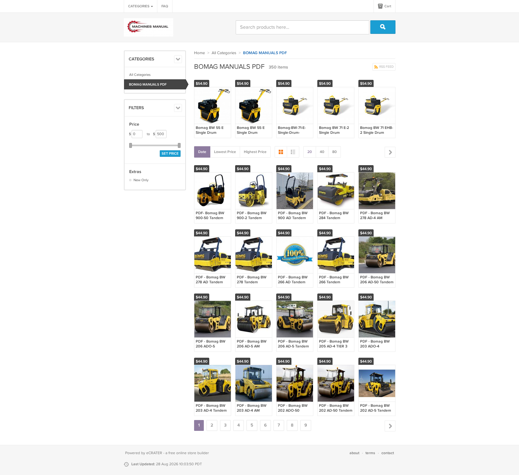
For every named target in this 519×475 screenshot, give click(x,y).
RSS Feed (386, 67)
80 (334, 151)
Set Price (170, 153)
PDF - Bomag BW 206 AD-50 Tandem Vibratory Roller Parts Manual (377, 284)
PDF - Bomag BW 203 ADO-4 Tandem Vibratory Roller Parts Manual (377, 349)
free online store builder (188, 453)
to (151, 134)
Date (202, 151)
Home (199, 53)
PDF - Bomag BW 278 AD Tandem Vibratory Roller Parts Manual (210, 284)
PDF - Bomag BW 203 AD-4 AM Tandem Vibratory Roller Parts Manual (253, 413)
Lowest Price (225, 151)
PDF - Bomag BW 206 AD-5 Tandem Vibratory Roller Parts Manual (293, 349)
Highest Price (255, 151)
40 (322, 151)
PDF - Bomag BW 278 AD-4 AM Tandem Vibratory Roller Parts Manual (377, 220)
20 (309, 151)
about (354, 453)
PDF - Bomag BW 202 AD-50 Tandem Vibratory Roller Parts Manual (335, 413)
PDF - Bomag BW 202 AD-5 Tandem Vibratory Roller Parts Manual (375, 413)
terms (370, 453)
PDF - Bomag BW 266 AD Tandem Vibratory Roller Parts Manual (293, 284)
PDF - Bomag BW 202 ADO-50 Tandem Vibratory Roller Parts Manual (294, 413)
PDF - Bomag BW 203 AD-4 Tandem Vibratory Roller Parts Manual (211, 413)
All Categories (140, 75)
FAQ (164, 6)
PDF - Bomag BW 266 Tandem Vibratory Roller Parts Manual (334, 284)
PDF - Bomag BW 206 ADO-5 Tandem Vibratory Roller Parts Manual (212, 349)
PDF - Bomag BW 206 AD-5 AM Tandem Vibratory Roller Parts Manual (253, 349)
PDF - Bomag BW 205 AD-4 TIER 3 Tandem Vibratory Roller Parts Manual (335, 349)
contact (387, 453)
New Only (141, 180)
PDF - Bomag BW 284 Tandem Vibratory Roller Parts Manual (334, 220)
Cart (387, 6)
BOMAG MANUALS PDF (148, 84)
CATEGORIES (139, 6)
